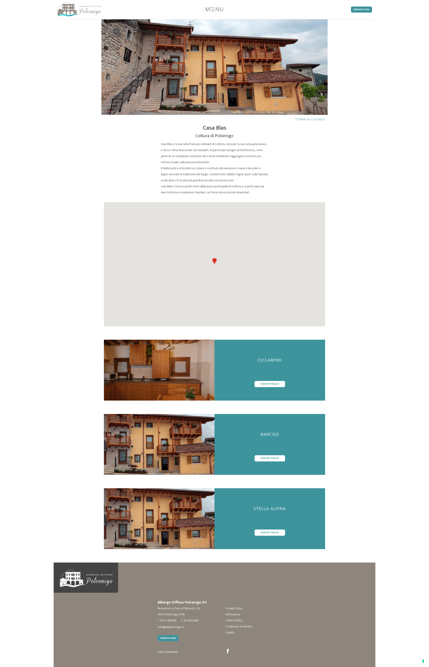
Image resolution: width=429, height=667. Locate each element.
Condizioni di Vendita (238, 626)
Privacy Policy (234, 608)
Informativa (232, 614)
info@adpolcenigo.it (171, 627)
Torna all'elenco (310, 119)
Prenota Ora (361, 10)
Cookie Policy (233, 620)
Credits (229, 632)
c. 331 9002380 (190, 620)
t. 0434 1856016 (167, 620)
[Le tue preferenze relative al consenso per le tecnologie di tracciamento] (423, 661)
